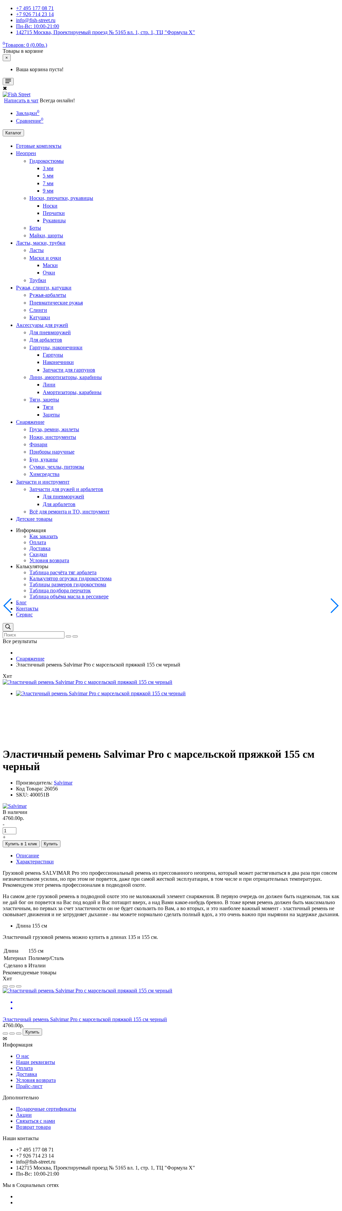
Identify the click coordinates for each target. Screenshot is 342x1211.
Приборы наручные (51, 452)
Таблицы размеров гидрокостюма (67, 584)
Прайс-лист (29, 1086)
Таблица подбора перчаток (60, 590)
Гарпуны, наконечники (55, 347)
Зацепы (51, 414)
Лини (49, 384)
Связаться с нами (35, 1121)
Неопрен (26, 153)
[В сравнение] (12, 986)
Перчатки (54, 213)
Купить (51, 843)
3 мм (48, 168)
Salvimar (63, 782)
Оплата (37, 542)
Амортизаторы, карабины (72, 392)
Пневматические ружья (56, 303)
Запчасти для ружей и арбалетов (66, 489)
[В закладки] (5, 986)
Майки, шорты (46, 235)
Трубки (37, 280)
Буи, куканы (43, 459)
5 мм (48, 175)
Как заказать (43, 536)
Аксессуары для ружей (42, 325)
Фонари (38, 444)
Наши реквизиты (35, 1062)
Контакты (27, 608)
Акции (24, 1115)
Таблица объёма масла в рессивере (69, 596)
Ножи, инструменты (52, 437)
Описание (27, 855)
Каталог (13, 132)
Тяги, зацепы (44, 399)
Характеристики (35, 861)
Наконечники (58, 362)
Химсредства (44, 474)
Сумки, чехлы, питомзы (56, 467)
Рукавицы (54, 220)
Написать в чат (21, 100)
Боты (35, 228)
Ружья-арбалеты (47, 295)
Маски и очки (45, 258)
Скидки (38, 554)
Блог (21, 602)
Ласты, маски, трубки (40, 243)
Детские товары (34, 519)
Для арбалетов (45, 340)
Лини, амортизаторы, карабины (65, 377)
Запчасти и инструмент (42, 482)
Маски (50, 265)
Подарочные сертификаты (46, 1109)
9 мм (48, 191)
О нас (22, 1056)
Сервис (24, 614)
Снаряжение (30, 422)
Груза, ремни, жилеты (54, 429)
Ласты (36, 250)
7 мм (48, 183)
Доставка (39, 548)
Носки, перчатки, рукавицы (61, 198)
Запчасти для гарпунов (69, 370)
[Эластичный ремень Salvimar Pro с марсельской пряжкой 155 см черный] (87, 682)
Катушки (39, 317)
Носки (50, 206)
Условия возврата (49, 560)
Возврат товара (33, 1127)
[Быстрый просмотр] (18, 986)
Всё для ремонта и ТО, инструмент (69, 511)
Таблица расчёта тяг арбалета (63, 572)
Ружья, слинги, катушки (43, 287)
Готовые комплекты (38, 146)
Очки (49, 272)
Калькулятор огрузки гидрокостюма (70, 578)
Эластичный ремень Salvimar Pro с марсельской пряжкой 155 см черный (85, 1019)
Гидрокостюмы (46, 161)
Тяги (48, 407)
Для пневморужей (50, 332)
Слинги (38, 310)
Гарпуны (53, 355)
